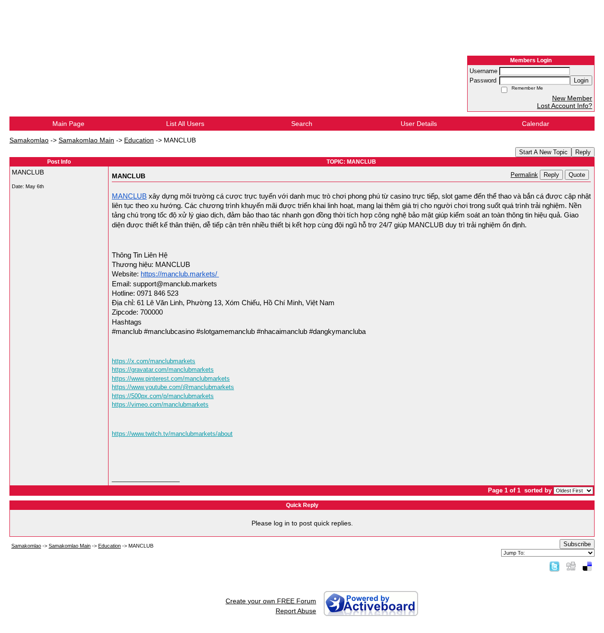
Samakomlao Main (86, 140)
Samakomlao (29, 140)
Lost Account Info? (564, 105)
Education (139, 140)
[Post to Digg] (571, 566)
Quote (577, 174)
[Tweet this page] (554, 566)
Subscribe (577, 544)
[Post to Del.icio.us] (587, 566)
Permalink (524, 175)
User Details (419, 123)
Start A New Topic (543, 152)
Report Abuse (296, 611)
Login (581, 80)
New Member (572, 98)
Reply (583, 152)
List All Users (185, 123)
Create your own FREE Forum (271, 601)
